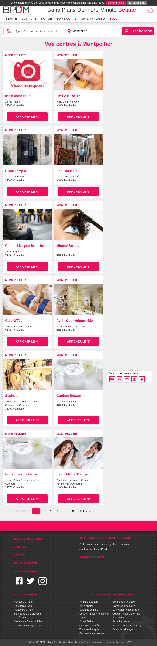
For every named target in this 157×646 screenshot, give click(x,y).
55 (73, 511)
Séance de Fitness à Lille (28, 621)
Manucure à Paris (24, 609)
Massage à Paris (23, 601)
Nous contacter (25, 563)
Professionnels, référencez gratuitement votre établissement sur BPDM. (105, 544)
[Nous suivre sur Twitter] (30, 583)
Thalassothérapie (89, 629)
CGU (129, 642)
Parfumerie (118, 617)
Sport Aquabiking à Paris (27, 625)
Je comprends (116, 2)
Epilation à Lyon (23, 606)
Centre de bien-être (90, 625)
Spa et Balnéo (87, 621)
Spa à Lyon (20, 617)
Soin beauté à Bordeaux (27, 613)
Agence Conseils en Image (127, 625)
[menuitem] (11, 18)
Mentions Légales (115, 642)
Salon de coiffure (88, 609)
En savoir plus (137, 2)
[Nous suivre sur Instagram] (42, 583)
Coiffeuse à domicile (123, 606)
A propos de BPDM (91, 557)
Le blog (19, 555)
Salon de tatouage (122, 629)
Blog (114, 18)
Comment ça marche (28, 539)
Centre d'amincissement (92, 633)
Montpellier (15, 55)
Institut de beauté (88, 601)
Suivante (85, 511)
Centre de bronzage (123, 601)
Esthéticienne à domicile (126, 609)
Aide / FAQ (20, 547)
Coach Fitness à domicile (126, 613)
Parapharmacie (121, 621)
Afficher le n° (27, 116)
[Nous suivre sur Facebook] (19, 583)
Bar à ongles (86, 606)
